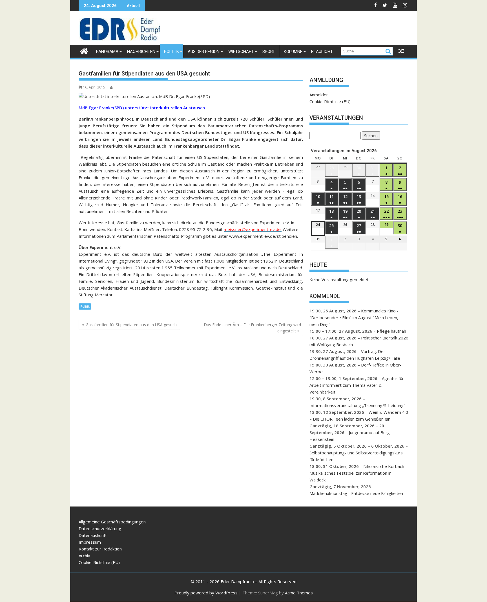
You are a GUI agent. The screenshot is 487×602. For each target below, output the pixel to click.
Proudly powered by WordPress (206, 593)
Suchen (370, 136)
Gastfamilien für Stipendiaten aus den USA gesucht (132, 324)
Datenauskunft (93, 535)
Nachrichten (141, 51)
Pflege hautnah (391, 331)
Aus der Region (204, 51)
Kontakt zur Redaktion (100, 549)
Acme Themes (299, 593)
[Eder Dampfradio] (84, 50)
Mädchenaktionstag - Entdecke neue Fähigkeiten (356, 493)
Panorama (107, 51)
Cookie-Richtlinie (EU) (330, 101)
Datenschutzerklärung (100, 528)
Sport (268, 51)
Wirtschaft (241, 51)
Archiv (84, 555)
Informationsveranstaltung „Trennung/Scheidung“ (357, 405)
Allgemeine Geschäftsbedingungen (112, 522)
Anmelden (319, 94)
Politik (171, 51)
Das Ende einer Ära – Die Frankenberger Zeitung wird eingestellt (252, 328)
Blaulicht (322, 51)
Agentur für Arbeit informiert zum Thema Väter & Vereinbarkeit (356, 385)
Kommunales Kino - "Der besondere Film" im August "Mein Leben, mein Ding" (354, 317)
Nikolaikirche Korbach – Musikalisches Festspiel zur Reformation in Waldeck (358, 473)
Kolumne (293, 51)
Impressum (90, 542)
